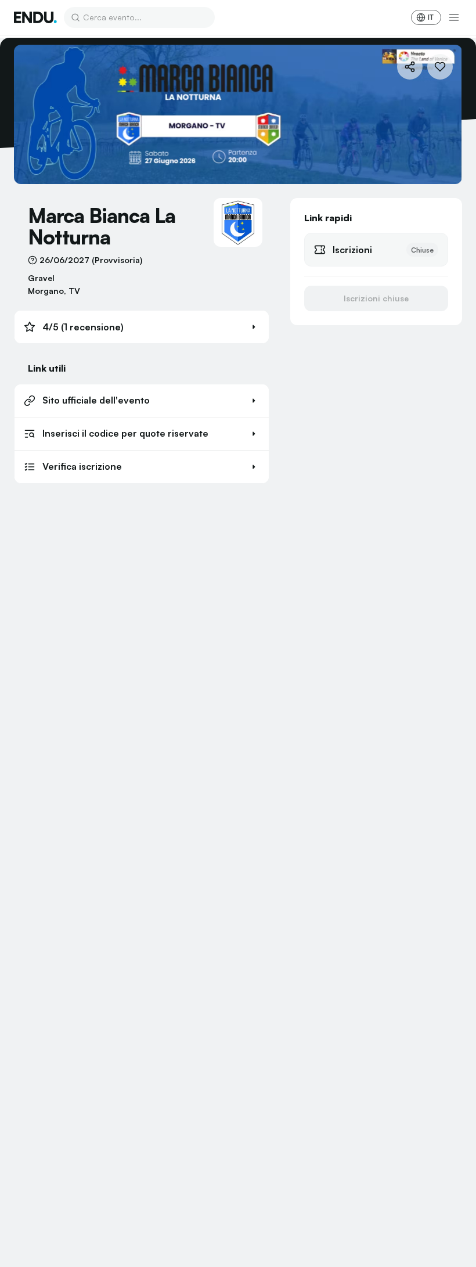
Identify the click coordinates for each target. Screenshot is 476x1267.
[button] (142, 327)
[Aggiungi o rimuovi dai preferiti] (440, 67)
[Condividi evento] (410, 67)
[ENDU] (35, 17)
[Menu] (454, 17)
